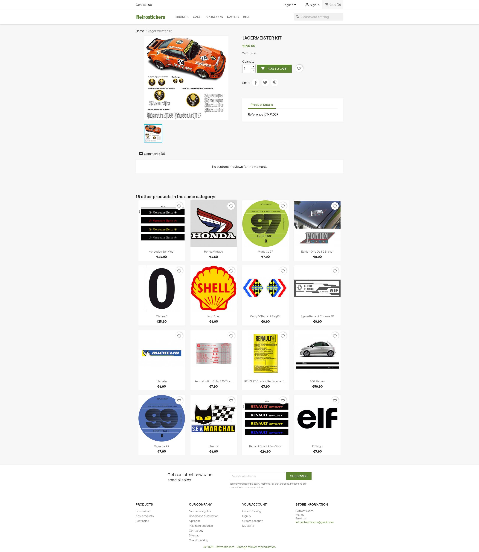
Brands (182, 17)
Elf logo (317, 446)
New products (145, 516)
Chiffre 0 (161, 316)
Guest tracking (198, 540)
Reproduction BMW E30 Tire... (213, 381)
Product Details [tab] (262, 105)
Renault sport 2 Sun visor (265, 446)
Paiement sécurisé (201, 525)
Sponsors (214, 17)
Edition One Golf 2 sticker (317, 251)
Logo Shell (213, 316)
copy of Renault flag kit (265, 316)
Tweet (265, 82)
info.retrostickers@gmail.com (314, 522)
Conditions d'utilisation (204, 516)
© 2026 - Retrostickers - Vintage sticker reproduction (239, 547)
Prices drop (143, 511)
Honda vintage (213, 251)
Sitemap (194, 535)
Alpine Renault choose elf (317, 316)
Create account (252, 521)
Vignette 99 (161, 446)
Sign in (246, 516)
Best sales (142, 521)
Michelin (161, 381)
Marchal (213, 446)
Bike (246, 17)
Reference (255, 114)
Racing (233, 17)
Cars (197, 17)
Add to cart (274, 68)
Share (255, 82)
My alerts (248, 525)
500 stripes (317, 381)
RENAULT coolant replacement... (265, 381)
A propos (195, 521)
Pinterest (274, 82)
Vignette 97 (265, 251)
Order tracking (251, 511)
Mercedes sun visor (162, 251)
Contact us (144, 5)
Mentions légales (200, 511)
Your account (254, 504)
